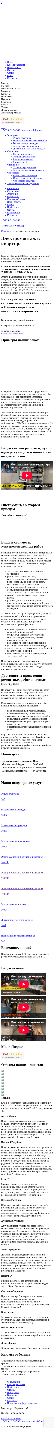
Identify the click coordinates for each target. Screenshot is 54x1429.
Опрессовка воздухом (24, 180)
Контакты (12, 78)
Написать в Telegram (31, 130)
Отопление (13, 164)
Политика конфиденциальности (23, 1403)
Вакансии (12, 1395)
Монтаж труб (20, 162)
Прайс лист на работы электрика (30, 140)
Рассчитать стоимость (12, 333)
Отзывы (11, 70)
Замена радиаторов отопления (28, 170)
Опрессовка (13, 172)
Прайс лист (13, 207)
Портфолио (13, 1392)
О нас (10, 75)
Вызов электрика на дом (25, 143)
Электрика (12, 135)
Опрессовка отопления (25, 175)
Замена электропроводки (26, 146)
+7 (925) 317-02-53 (10, 130)
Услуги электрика (22, 138)
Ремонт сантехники (23, 159)
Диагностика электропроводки (29, 148)
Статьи (10, 73)
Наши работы (14, 67)
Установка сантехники (24, 156)
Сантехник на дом (22, 154)
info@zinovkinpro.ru (11, 1418)
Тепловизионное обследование (23, 183)
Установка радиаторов (24, 167)
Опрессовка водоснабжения (27, 178)
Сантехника (13, 151)
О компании (13, 212)
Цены (10, 62)
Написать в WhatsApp (32, 1421)
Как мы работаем (16, 64)
